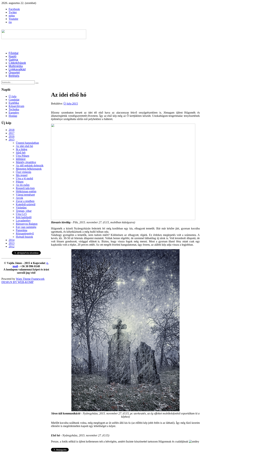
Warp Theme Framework (30, 278)
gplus (12, 15)
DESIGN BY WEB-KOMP (17, 282)
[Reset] (37, 83)
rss (10, 22)
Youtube (13, 18)
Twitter (13, 12)
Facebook (14, 9)
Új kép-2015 (70, 103)
